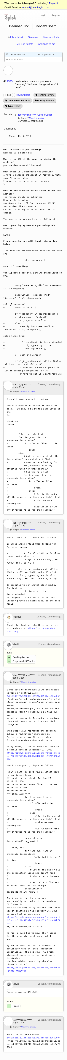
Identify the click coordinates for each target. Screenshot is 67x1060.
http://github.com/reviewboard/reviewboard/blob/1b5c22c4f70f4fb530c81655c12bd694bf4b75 (33, 920)
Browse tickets (51, 37)
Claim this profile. (36, 118)
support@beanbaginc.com (35, 7)
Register (56, 15)
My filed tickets (25, 44)
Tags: (9, 652)
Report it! (53, 3)
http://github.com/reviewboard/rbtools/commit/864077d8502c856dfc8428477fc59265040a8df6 (33, 756)
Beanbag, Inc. (19, 26)
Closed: (13, 136)
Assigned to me (46, 44)
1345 (10, 81)
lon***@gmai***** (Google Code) (35, 115)
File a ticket (16, 37)
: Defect (14, 106)
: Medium (45, 100)
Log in (43, 15)
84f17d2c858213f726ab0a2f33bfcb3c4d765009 (33, 1038)
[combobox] (24, 54)
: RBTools (19, 100)
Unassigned (10, 128)
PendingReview (46, 95)
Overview (33, 37)
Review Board (46, 26)
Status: (10, 1001)
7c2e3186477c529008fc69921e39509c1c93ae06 (33, 696)
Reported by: (10, 114)
